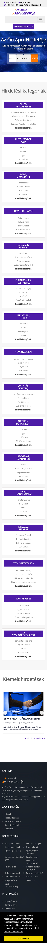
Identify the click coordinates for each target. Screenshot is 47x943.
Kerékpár (23, 511)
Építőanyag (23, 437)
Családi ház (23, 323)
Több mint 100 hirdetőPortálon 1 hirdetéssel (23, 5)
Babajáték (23, 194)
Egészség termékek (23, 257)
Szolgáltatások (23, 563)
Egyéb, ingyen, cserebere (32, 852)
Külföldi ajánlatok (23, 543)
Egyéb (23, 155)
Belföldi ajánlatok (23, 539)
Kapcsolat (9, 828)
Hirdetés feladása (23, 26)
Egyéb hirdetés (23, 609)
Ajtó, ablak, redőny (23, 570)
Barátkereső (23, 605)
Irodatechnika (23, 652)
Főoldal (8, 814)
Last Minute (24, 547)
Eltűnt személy (23, 613)
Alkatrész (23, 147)
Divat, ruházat (23, 211)
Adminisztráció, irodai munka (23, 112)
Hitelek (23, 648)
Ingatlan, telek (23, 316)
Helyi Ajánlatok (11, 901)
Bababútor (23, 190)
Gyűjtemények (23, 500)
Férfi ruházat (23, 226)
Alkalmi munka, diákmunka (23, 116)
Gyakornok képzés (23, 406)
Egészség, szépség (23, 246)
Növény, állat (24, 352)
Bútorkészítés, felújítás (23, 574)
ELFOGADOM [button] (23, 938)
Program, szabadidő (23, 457)
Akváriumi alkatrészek (23, 359)
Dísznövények (23, 363)
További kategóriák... (23, 128)
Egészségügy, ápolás (23, 120)
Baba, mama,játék (23, 175)
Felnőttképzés (23, 402)
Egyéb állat (23, 366)
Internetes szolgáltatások (32, 861)
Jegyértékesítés (23, 472)
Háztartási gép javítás (23, 578)
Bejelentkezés (11, 2)
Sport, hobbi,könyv (23, 492)
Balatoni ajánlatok (23, 535)
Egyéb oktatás (23, 398)
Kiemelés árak (10, 905)
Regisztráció (25, 2)
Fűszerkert (23, 370)
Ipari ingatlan (23, 331)
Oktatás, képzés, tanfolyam (23, 387)
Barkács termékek (23, 300)
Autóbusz (24, 151)
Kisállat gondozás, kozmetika (23, 582)
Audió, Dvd (23, 292)
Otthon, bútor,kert (23, 422)
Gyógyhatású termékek (23, 265)
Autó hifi (23, 296)
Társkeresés (23, 598)
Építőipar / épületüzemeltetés (23, 124)
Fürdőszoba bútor (23, 441)
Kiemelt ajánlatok (12, 825)
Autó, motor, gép (23, 140)
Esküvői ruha (23, 222)
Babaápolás (24, 183)
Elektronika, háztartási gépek (23, 281)
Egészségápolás (23, 261)
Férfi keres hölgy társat (23, 617)
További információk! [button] (13, 932)
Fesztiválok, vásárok (23, 468)
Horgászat (23, 504)
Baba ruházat (23, 218)
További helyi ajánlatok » (34, 738)
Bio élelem (23, 253)
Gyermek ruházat (23, 229)
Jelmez (23, 507)
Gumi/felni (23, 159)
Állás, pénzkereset (23, 105)
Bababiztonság (23, 186)
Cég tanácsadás (23, 644)
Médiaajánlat (10, 908)
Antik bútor (23, 429)
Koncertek (23, 476)
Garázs (24, 327)
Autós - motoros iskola (23, 394)
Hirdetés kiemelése (13, 821)
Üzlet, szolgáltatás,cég (23, 633)
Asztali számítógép (23, 288)
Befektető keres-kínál (24, 641)
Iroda (23, 335)
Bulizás (23, 464)
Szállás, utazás (23, 528)
